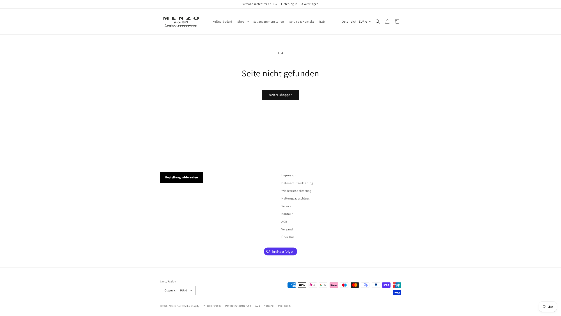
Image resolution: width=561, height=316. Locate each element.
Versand (287, 229)
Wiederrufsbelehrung (296, 191)
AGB (284, 222)
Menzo (172, 305)
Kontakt (287, 214)
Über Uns (288, 237)
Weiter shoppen (280, 95)
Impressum (289, 175)
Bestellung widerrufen (181, 177)
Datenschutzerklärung (297, 183)
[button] (242, 21)
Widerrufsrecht (212, 305)
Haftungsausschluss (295, 198)
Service (286, 206)
